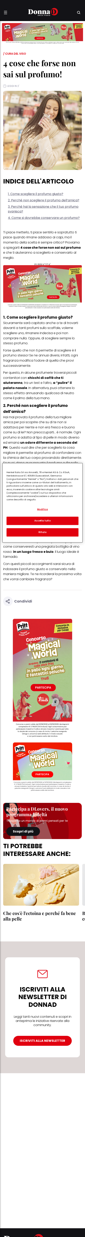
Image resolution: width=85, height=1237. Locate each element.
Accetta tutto (42, 520)
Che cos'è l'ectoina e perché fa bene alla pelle (39, 916)
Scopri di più (23, 831)
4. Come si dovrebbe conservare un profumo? (44, 217)
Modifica (42, 509)
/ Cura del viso (14, 54)
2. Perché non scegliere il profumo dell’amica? (43, 200)
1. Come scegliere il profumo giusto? (35, 194)
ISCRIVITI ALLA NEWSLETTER (42, 1040)
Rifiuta (43, 532)
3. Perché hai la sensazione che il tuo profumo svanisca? (43, 209)
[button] (5, 12)
